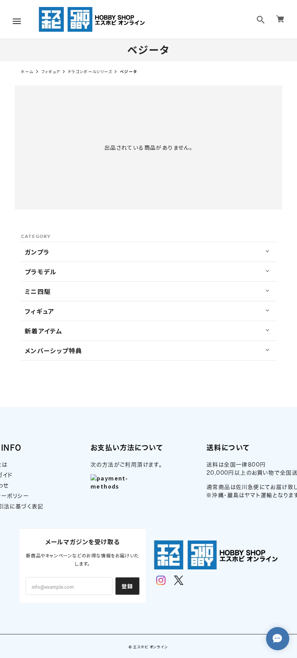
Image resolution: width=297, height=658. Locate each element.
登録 (127, 586)
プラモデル (41, 271)
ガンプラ (37, 251)
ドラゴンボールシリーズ (90, 71)
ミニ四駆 (38, 291)
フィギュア (50, 71)
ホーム (26, 71)
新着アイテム (43, 330)
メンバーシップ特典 (53, 350)
